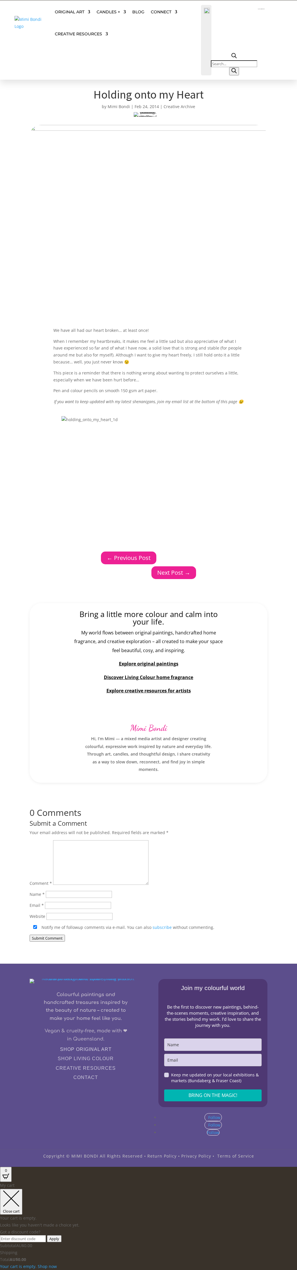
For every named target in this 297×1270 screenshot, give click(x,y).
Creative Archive (179, 106)
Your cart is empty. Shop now (28, 1266)
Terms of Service (235, 1156)
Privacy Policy (196, 1156)
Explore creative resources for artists (148, 690)
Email (37, 905)
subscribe (162, 927)
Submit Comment (47, 938)
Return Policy (162, 1156)
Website (37, 916)
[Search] (234, 71)
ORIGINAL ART (69, 11)
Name (37, 894)
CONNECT (161, 11)
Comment (41, 883)
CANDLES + (108, 11)
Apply (54, 1238)
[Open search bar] (234, 56)
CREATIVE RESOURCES (78, 34)
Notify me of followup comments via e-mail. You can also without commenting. (127, 927)
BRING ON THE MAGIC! (213, 1095)
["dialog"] (148, 1226)
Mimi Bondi (119, 106)
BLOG (138, 11)
